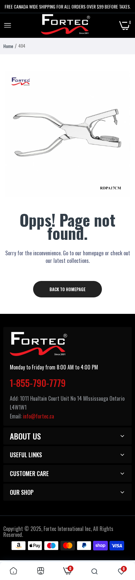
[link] (13, 571)
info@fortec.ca (38, 416)
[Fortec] (65, 25)
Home (8, 45)
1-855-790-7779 (38, 383)
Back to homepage (67, 289)
